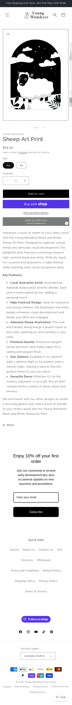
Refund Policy (52, 570)
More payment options (36, 213)
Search (14, 549)
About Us (29, 549)
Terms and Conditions (25, 570)
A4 (8, 165)
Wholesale (44, 560)
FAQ (59, 549)
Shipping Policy (25, 581)
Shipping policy (38, 692)
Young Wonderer (34, 682)
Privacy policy (40, 686)
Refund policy (22, 686)
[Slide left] (28, 127)
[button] (7, 15)
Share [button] (10, 425)
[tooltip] (66, 223)
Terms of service (60, 686)
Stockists (27, 560)
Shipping (22, 152)
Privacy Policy (48, 581)
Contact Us (46, 549)
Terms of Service (36, 591)
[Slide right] (44, 127)
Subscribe (36, 512)
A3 (21, 165)
